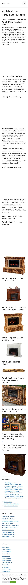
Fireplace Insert (6, 556)
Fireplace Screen (6, 560)
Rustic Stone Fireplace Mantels (13, 488)
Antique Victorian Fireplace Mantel (14, 496)
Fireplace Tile (5, 565)
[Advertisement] (14, 61)
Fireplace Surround (7, 562)
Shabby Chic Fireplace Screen (10, 527)
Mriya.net (6, 3)
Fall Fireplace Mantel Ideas (12, 491)
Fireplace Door (6, 553)
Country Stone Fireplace (8, 516)
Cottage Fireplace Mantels (12, 494)
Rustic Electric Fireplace (8, 536)
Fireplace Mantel (8, 502)
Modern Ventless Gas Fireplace (10, 521)
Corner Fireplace (6, 549)
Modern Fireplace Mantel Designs (14, 489)
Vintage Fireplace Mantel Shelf (13, 484)
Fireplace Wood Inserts (8, 532)
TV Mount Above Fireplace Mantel (14, 498)
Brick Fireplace (6, 547)
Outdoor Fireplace (6, 569)
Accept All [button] (13, 582)
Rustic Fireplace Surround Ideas (10, 525)
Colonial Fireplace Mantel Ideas (13, 493)
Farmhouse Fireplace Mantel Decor (14, 486)
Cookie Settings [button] (5, 582)
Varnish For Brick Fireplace (11, 506)
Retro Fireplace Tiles (7, 523)
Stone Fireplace (6, 571)
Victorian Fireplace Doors (8, 534)
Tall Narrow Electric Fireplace (11, 504)
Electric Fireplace (6, 551)
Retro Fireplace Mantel (11, 483)
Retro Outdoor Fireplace (8, 519)
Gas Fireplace (5, 567)
